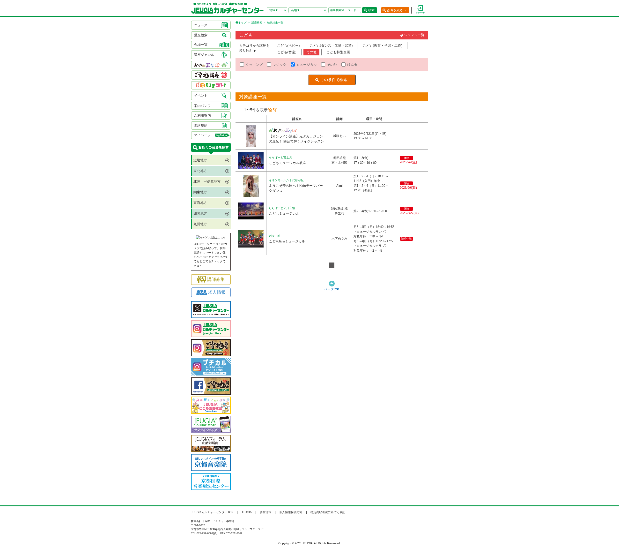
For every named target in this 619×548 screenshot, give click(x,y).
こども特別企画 (338, 52)
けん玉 (352, 65)
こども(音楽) (286, 52)
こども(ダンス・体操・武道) (331, 45)
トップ (242, 22)
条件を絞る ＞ (397, 10)
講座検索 (256, 22)
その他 (311, 52)
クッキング (254, 65)
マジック (279, 65)
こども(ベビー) (288, 45)
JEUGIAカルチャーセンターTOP (212, 512)
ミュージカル (306, 65)
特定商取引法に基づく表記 (327, 512)
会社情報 (265, 512)
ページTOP (331, 289)
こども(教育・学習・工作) (382, 45)
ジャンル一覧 (414, 35)
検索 (371, 10)
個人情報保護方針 (290, 512)
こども (246, 35)
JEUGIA (246, 512)
